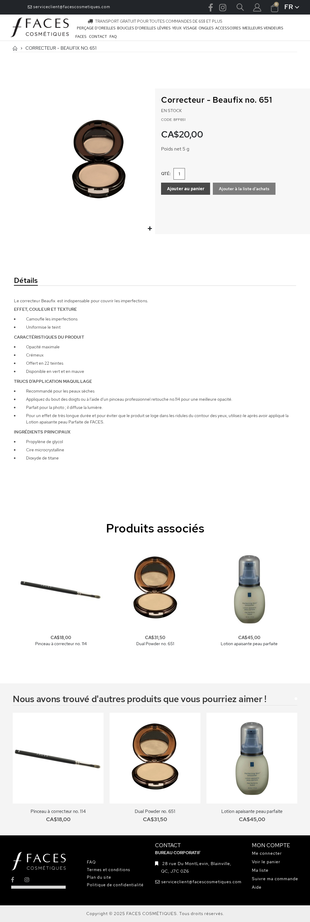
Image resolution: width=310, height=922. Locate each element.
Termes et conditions (108, 869)
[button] (149, 229)
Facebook (211, 7)
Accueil (15, 48)
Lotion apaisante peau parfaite (249, 643)
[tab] (56, 281)
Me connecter (267, 853)
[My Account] (257, 7)
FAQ (91, 862)
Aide (257, 887)
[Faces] (39, 28)
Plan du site (99, 877)
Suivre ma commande (275, 878)
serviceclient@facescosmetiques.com (71, 6)
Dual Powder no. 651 (155, 643)
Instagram (223, 7)
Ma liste (260, 870)
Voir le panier (266, 861)
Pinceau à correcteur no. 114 (61, 643)
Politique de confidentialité (115, 884)
